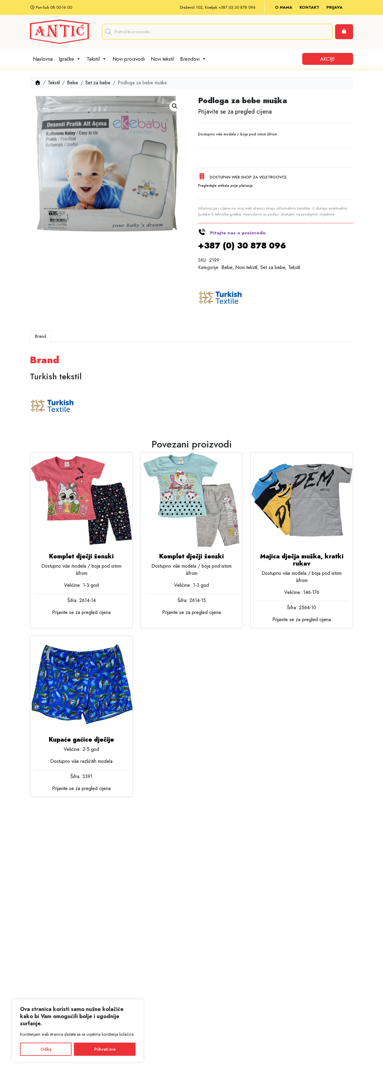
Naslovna (43, 58)
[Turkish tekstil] (220, 298)
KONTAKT (309, 7)
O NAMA (283, 7)
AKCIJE (327, 58)
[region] (78, 1030)
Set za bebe (97, 82)
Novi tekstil (162, 58)
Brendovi (190, 58)
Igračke (66, 58)
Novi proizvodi (129, 58)
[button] (174, 106)
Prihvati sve (104, 1049)
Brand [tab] (40, 336)
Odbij (45, 1049)
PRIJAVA (334, 7)
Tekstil (93, 58)
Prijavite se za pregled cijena (235, 111)
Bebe (72, 82)
